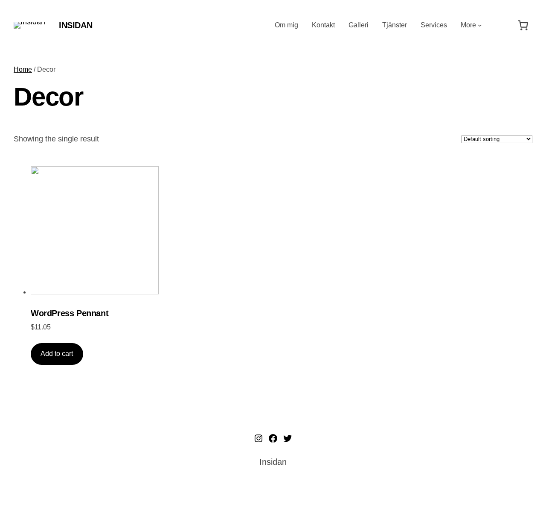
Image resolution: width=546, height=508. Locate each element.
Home (23, 69)
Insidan (75, 25)
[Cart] (522, 25)
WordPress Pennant (69, 313)
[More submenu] (480, 25)
